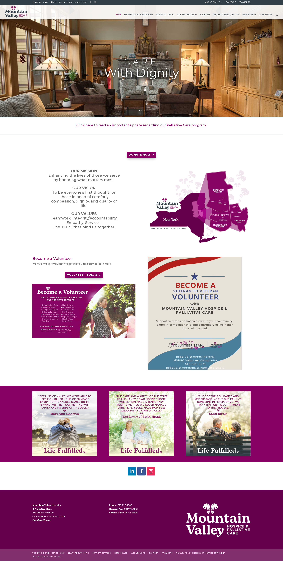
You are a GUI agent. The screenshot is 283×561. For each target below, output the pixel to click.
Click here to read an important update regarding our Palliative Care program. (141, 125)
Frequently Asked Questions (226, 15)
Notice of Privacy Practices (47, 557)
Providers (245, 2)
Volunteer (205, 15)
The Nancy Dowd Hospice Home (138, 15)
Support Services (185, 15)
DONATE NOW (140, 154)
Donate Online (265, 15)
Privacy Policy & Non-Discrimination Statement (200, 553)
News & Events (249, 15)
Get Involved (121, 553)
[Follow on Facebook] (141, 471)
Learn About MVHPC (165, 15)
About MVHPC (212, 2)
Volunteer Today (82, 274)
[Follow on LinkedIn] (132, 471)
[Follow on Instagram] (151, 471)
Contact (231, 2)
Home (118, 15)
